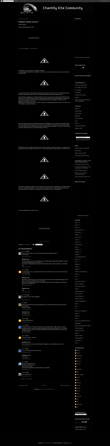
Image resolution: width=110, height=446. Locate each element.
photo (76, 225)
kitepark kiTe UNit (79, 330)
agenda (77, 269)
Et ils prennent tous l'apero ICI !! (82, 176)
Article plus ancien (65, 385)
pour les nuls (78, 293)
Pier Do (23, 361)
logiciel (76, 333)
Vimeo (36, 48)
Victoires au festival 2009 (81, 85)
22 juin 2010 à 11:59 (26, 256)
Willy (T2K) (77, 116)
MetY (77, 372)
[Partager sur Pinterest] (42, 244)
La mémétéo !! (78, 90)
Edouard (78, 361)
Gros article (77, 232)
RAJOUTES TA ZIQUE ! (83, 215)
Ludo (76, 120)
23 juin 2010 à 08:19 (26, 352)
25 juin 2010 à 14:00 (26, 376)
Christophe (79, 355)
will (77, 407)
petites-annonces (79, 291)
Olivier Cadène (80, 374)
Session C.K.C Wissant (80, 311)
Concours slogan (79, 283)
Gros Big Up (78, 244)
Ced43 (78, 353)
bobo (76, 318)
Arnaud (78, 350)
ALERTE (77, 249)
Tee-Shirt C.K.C (78, 298)
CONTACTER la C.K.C (80, 429)
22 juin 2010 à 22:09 (26, 339)
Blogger (70, 443)
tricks (76, 342)
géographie (77, 323)
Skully (77, 380)
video (76, 222)
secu (76, 279)
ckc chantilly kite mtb (80, 256)
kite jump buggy (78, 328)
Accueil (44, 385)
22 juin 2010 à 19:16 (26, 315)
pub (76, 276)
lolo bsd (25, 244)
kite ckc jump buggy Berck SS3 (82, 325)
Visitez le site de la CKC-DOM (82, 148)
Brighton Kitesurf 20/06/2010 (44, 241)
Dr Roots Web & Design (48, 443)
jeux (76, 306)
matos (76, 227)
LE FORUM (77, 92)
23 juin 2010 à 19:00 (26, 358)
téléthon (77, 234)
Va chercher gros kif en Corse (82, 164)
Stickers (77, 313)
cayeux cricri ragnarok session (82, 320)
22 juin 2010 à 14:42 (26, 285)
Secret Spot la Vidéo (80, 286)
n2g (77, 398)
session (77, 239)
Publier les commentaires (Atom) (47, 389)
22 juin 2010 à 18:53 (26, 309)
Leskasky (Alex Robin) (80, 125)
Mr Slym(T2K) (78, 111)
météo (76, 288)
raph (23, 302)
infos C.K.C (77, 237)
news (76, 261)
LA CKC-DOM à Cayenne (81, 170)
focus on (77, 259)
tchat (80, 57)
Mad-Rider (78, 369)
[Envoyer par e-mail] (36, 244)
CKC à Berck (78, 150)
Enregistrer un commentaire (26, 378)
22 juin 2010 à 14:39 (26, 267)
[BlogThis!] (37, 244)
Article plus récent (23, 385)
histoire (76, 266)
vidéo (76, 247)
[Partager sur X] (39, 244)
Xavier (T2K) (78, 113)
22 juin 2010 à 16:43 (26, 299)
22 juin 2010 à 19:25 (26, 322)
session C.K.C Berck (80, 281)
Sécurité (77, 97)
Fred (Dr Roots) (78, 118)
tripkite (76, 254)
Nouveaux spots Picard (80, 271)
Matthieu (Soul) (78, 128)
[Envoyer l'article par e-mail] (33, 244)
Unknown (78, 382)
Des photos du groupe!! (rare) (82, 155)
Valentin (24, 372)
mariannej (78, 396)
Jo (77, 366)
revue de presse (79, 296)
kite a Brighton (21, 48)
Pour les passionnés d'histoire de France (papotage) (83, 100)
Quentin (77, 108)
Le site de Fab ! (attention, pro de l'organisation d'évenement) (83, 167)
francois (24, 269)
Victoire (76, 242)
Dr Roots (78, 358)
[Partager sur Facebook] (40, 244)
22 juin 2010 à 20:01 (26, 332)
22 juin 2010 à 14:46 (26, 292)
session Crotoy (78, 335)
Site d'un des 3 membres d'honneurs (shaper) (81, 173)
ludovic (78, 393)
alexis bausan (30, 48)
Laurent (77, 123)
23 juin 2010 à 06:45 (26, 345)
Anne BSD (24, 251)
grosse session (78, 229)
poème (76, 274)
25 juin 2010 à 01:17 (26, 369)
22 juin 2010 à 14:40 (26, 275)
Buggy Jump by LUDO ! (80, 153)
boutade (77, 252)
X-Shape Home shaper (80, 95)
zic (75, 308)
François (78, 363)
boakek (76, 315)
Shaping (77, 264)
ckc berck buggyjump (80, 301)
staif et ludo (79, 404)
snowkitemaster (78, 338)
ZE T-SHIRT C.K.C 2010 (81, 87)
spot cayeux (78, 340)
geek (76, 303)
